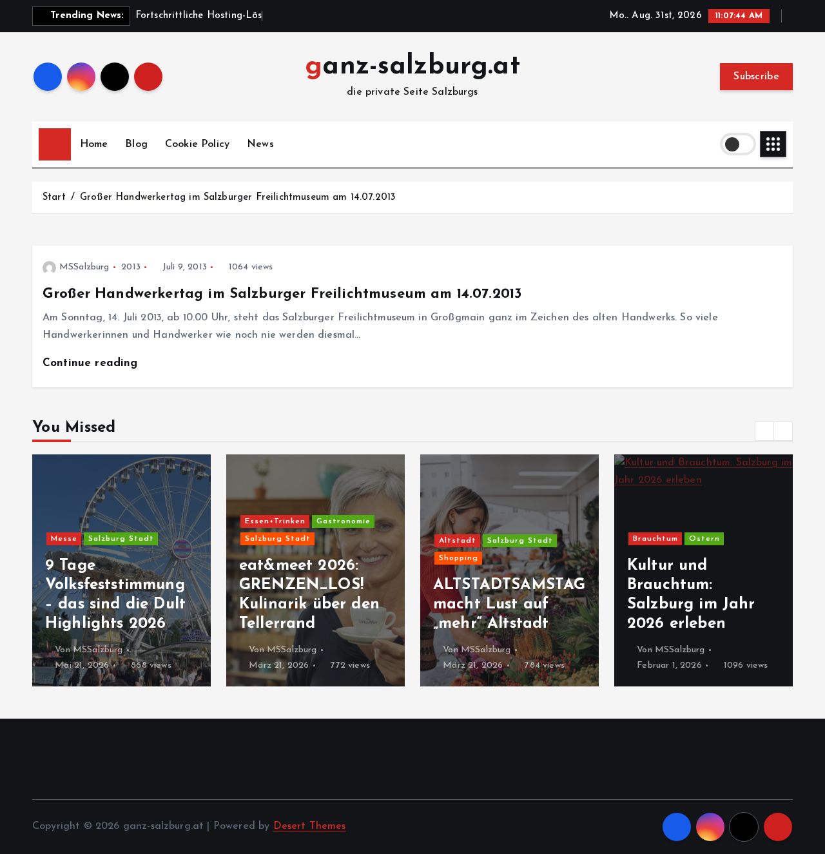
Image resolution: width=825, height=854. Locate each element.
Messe (64, 539)
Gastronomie (343, 521)
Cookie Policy (197, 144)
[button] (764, 431)
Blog (136, 144)
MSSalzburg (84, 267)
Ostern (704, 539)
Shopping (458, 558)
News (260, 144)
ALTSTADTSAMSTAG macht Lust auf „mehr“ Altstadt (509, 604)
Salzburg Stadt (121, 539)
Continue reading (92, 363)
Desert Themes (309, 826)
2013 (131, 267)
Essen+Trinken (275, 521)
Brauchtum (655, 539)
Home (94, 144)
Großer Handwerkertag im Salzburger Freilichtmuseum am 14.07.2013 (238, 197)
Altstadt (457, 541)
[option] (121, 570)
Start (54, 197)
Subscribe (756, 77)
